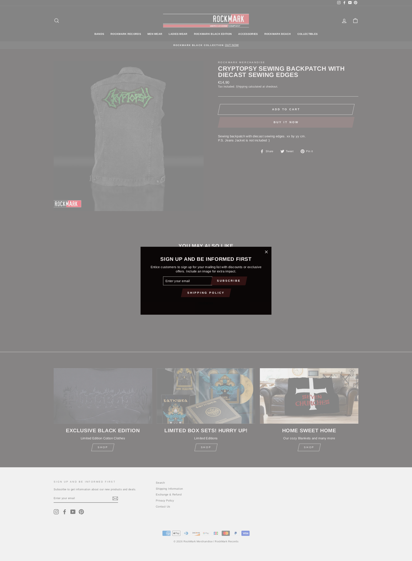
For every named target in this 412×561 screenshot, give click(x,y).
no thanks (206, 302)
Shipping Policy (206, 292)
